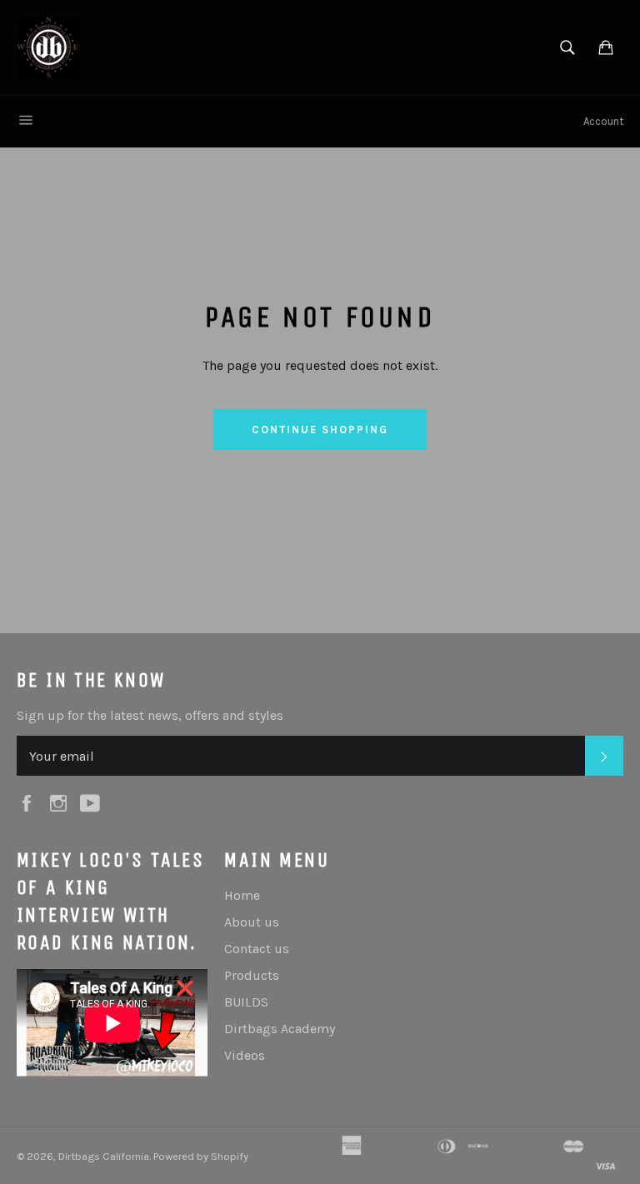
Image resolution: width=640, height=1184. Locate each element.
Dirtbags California (103, 1156)
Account (603, 121)
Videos (244, 1055)
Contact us (256, 949)
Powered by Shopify (200, 1156)
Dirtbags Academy (279, 1029)
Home (242, 895)
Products (251, 975)
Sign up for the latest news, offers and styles (150, 715)
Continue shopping (320, 429)
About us (251, 922)
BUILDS (246, 1002)
